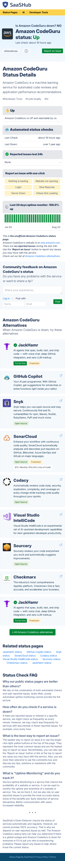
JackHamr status (12, 651)
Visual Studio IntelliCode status (20, 659)
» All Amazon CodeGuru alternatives (32, 632)
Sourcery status (51, 659)
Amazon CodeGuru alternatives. (42, 256)
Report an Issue (52, 50)
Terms (53, 857)
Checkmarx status (17, 662)
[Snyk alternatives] (7, 403)
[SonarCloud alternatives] (7, 438)
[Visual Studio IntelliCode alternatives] (7, 517)
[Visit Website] (61, 375)
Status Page (15, 857)
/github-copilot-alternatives (18, 372)
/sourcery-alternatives (15, 542)
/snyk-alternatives (13, 398)
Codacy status (48, 655)
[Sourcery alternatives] (7, 547)
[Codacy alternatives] (7, 482)
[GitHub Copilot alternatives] (7, 378)
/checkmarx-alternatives (16, 573)
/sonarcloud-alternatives (16, 433)
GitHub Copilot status (39, 651)
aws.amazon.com (50, 242)
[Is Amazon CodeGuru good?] (26, 51)
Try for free (20, 363)
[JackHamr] (7, 346)
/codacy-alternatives (14, 476)
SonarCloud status (25, 655)
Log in (6, 298)
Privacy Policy (41, 857)
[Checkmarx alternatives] (7, 578)
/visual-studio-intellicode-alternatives (24, 511)
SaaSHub (28, 857)
